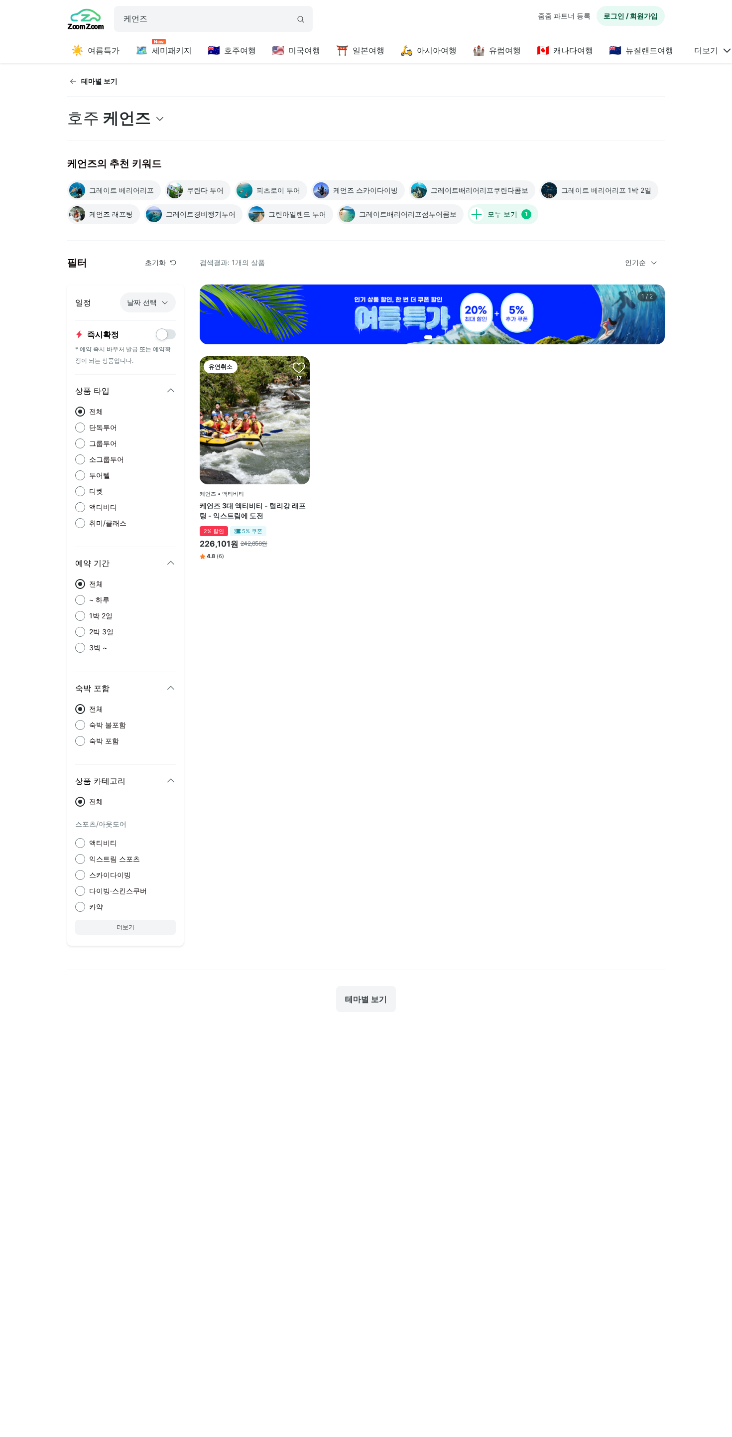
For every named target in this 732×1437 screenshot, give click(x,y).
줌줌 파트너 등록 (564, 15)
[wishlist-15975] (299, 367)
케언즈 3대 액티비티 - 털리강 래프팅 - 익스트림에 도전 (253, 510)
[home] (85, 20)
